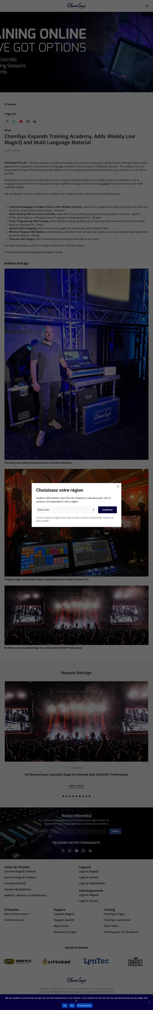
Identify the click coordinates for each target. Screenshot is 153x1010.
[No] (149, 1002)
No (72, 1005)
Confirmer (107, 509)
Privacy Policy (84, 1005)
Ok (65, 1005)
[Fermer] (118, 486)
